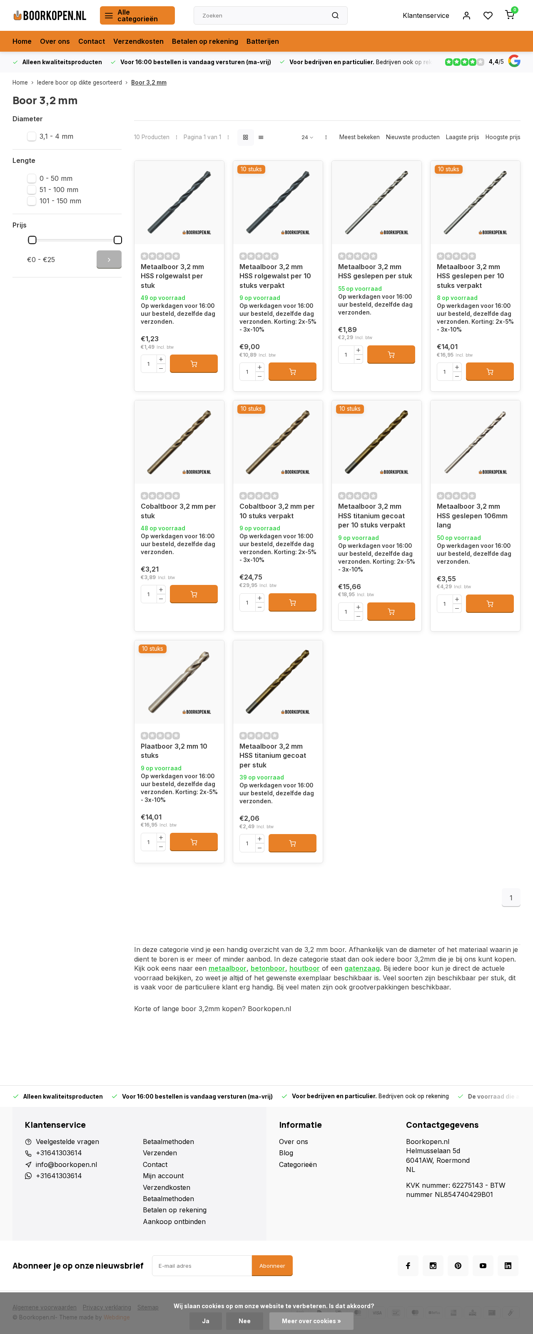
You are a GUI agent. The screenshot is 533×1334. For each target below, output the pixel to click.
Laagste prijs (462, 137)
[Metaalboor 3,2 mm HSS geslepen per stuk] (376, 202)
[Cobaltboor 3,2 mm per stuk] (179, 442)
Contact (91, 41)
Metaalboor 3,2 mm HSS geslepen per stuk (375, 271)
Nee (245, 1321)
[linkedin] (508, 1265)
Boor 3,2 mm (149, 82)
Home (22, 41)
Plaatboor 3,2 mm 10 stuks (174, 750)
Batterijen (263, 41)
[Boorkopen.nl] (49, 15)
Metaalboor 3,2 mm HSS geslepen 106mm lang (472, 515)
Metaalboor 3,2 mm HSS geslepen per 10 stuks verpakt (470, 276)
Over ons (55, 41)
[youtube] (483, 1265)
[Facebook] (408, 1265)
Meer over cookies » (311, 1321)
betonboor (268, 968)
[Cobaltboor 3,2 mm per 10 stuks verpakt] (278, 442)
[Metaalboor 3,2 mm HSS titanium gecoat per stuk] (278, 682)
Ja (205, 1321)
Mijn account (163, 1176)
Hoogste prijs (503, 137)
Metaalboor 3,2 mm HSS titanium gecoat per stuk (272, 755)
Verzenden (160, 1153)
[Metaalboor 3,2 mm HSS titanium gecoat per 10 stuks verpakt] (376, 442)
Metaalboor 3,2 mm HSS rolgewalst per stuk (172, 276)
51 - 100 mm (59, 189)
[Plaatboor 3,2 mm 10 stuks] (179, 682)
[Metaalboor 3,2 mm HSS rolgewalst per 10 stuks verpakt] (278, 202)
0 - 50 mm (56, 178)
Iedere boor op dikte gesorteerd (79, 82)
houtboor (304, 968)
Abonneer (272, 1265)
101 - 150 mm (60, 201)
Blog (286, 1153)
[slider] (32, 240)
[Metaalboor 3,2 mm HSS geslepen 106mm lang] (475, 442)
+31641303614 (59, 1153)
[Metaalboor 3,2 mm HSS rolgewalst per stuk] (179, 202)
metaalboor (228, 968)
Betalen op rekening (205, 41)
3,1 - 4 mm (56, 136)
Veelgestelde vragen (67, 1141)
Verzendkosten (138, 41)
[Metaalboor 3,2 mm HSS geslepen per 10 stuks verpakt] (475, 202)
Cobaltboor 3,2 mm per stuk (178, 511)
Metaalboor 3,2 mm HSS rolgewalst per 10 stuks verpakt (275, 276)
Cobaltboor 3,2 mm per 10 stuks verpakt (277, 511)
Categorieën (298, 1164)
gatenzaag (362, 968)
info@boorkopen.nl (66, 1164)
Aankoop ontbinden (174, 1221)
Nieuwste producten (413, 137)
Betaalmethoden (168, 1141)
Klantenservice (426, 15)
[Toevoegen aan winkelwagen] (194, 364)
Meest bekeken (359, 137)
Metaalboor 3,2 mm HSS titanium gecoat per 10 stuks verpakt (371, 515)
